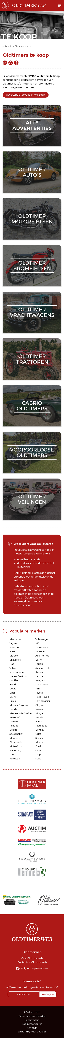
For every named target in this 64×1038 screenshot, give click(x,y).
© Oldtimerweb (32, 1012)
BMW (38, 659)
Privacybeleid (32, 1020)
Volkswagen (42, 639)
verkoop (43, 79)
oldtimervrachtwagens (32, 312)
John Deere (41, 647)
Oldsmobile (15, 742)
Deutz (12, 688)
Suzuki (39, 738)
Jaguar (13, 643)
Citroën (13, 655)
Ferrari (39, 663)
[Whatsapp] (10, 63)
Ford (12, 651)
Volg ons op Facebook (34, 968)
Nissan (39, 709)
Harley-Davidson (18, 676)
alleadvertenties (32, 125)
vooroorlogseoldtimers (32, 452)
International (16, 672)
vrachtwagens (11, 87)
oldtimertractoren (32, 359)
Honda (13, 684)
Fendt (38, 721)
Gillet (38, 733)
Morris (38, 742)
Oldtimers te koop (23, 46)
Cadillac (14, 680)
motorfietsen (30, 83)
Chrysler (40, 705)
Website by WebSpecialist (32, 1031)
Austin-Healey (43, 668)
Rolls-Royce (42, 696)
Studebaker (16, 733)
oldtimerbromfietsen (32, 265)
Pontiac (13, 725)
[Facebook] (16, 63)
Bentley (39, 729)
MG (37, 643)
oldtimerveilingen (32, 499)
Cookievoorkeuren (32, 1024)
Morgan (39, 713)
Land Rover (41, 684)
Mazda (39, 717)
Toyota (39, 692)
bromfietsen (46, 83)
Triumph (40, 651)
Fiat (11, 663)
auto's (17, 83)
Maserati (14, 717)
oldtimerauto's (32, 172)
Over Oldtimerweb (32, 958)
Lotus (12, 754)
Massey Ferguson (19, 705)
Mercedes (15, 639)
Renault (39, 672)
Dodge (13, 729)
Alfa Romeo (42, 655)
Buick (12, 700)
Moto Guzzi (15, 746)
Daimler (13, 721)
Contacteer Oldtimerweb (32, 962)
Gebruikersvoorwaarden (32, 1016)
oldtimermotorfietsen (32, 219)
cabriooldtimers (32, 406)
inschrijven (48, 994)
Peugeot (40, 680)
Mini (37, 688)
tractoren (29, 87)
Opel (12, 692)
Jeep (38, 754)
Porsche (14, 647)
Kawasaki (14, 758)
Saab (38, 758)
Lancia (39, 676)
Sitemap (32, 1027)
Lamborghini (42, 700)
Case (38, 750)
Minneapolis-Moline (20, 713)
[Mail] (5, 63)
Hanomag (15, 750)
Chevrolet (15, 659)
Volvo (12, 668)
